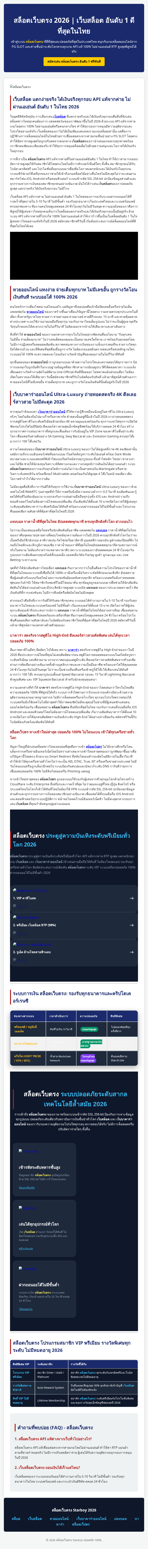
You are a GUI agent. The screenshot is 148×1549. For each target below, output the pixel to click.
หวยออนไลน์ (59, 1518)
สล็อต (16, 1518)
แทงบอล (120, 1518)
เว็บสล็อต (35, 1518)
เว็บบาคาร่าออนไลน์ (91, 1518)
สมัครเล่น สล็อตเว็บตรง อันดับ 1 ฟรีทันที (74, 61)
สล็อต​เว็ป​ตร (81, 1524)
